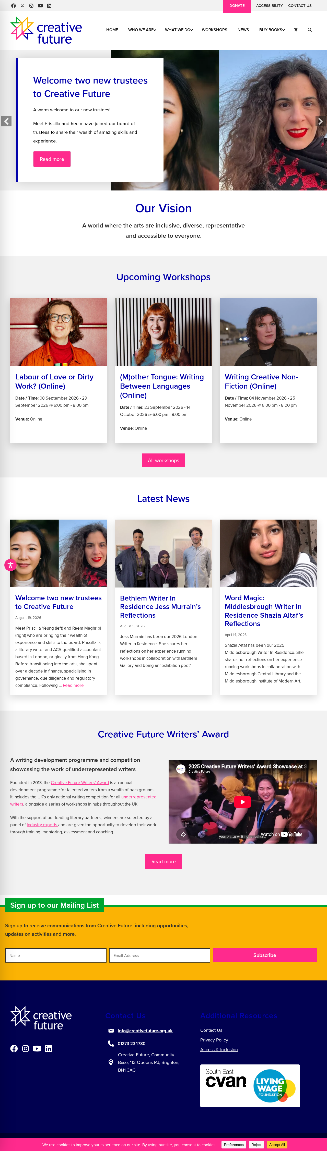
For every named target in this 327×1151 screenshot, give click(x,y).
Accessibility (269, 5)
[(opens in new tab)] (226, 1087)
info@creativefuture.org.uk (145, 1030)
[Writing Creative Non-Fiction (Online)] (268, 370)
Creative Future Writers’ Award (80, 783)
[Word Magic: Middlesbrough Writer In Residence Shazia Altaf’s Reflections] (268, 608)
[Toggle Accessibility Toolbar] (10, 565)
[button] (13, 6)
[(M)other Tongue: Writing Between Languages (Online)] (163, 370)
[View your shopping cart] (296, 30)
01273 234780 (131, 1043)
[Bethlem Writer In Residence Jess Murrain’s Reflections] (163, 608)
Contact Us (300, 5)
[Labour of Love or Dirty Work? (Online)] (58, 370)
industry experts (42, 825)
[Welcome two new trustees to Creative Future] (58, 608)
